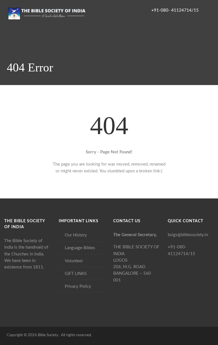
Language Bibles (80, 248)
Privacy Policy (78, 286)
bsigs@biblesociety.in (188, 235)
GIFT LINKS (76, 274)
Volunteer (74, 261)
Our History (76, 235)
